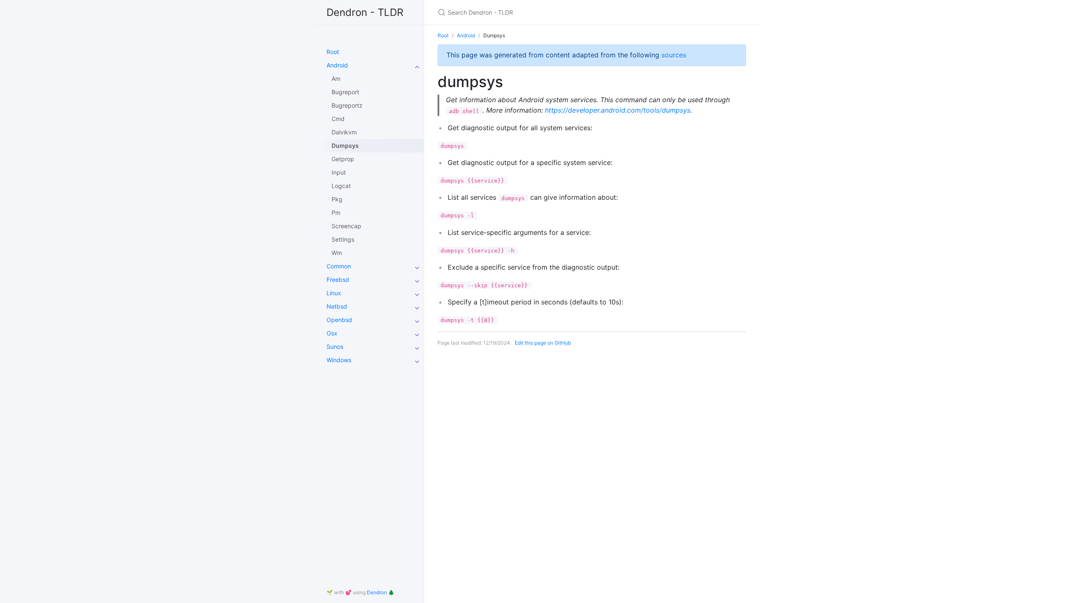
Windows (339, 359)
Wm (337, 252)
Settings (343, 239)
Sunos (335, 346)
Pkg (337, 199)
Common (339, 266)
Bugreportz (347, 105)
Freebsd (338, 279)
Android (337, 65)
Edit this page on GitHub (543, 343)
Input (339, 172)
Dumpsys (345, 145)
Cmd (338, 118)
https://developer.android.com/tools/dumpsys (617, 110)
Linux (334, 292)
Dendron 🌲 (380, 592)
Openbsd (339, 319)
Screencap (346, 225)
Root (333, 51)
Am (336, 78)
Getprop (343, 158)
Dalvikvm (344, 132)
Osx (332, 333)
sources (673, 55)
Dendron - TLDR (365, 12)
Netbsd (337, 306)
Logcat (341, 185)
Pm (336, 212)
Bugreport (345, 91)
